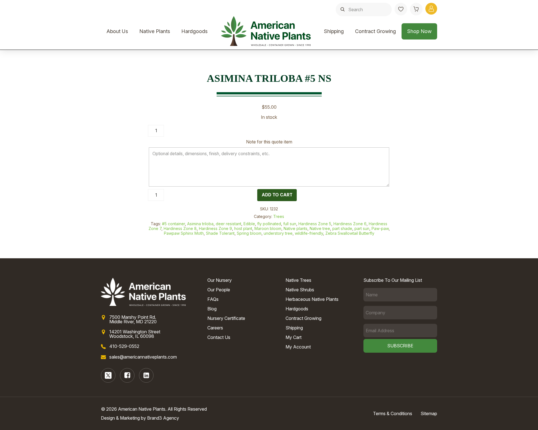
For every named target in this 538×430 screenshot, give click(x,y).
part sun (361, 228)
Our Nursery (219, 280)
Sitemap (429, 413)
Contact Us (218, 337)
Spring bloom (249, 233)
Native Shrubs (300, 289)
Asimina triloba (200, 223)
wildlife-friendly (309, 233)
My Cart (294, 337)
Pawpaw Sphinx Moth (184, 233)
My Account (298, 347)
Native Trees (298, 280)
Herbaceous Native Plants (312, 299)
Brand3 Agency (163, 418)
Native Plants (154, 31)
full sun (289, 223)
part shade (342, 228)
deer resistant (228, 223)
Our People (218, 289)
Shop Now (419, 31)
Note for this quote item (269, 142)
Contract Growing (375, 31)
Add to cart (277, 194)
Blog (212, 309)
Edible (249, 223)
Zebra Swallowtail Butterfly (349, 233)
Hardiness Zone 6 (350, 223)
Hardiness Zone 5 (314, 223)
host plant (243, 228)
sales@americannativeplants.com (143, 357)
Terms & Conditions (392, 413)
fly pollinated (269, 223)
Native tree (320, 228)
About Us (117, 31)
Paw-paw (380, 228)
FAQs (213, 299)
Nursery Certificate (226, 318)
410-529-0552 (124, 346)
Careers (215, 328)
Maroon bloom (267, 228)
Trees (278, 216)
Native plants (295, 228)
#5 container (173, 223)
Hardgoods (194, 31)
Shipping (334, 31)
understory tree (278, 233)
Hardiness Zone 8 (180, 228)
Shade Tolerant (220, 233)
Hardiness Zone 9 (215, 228)
